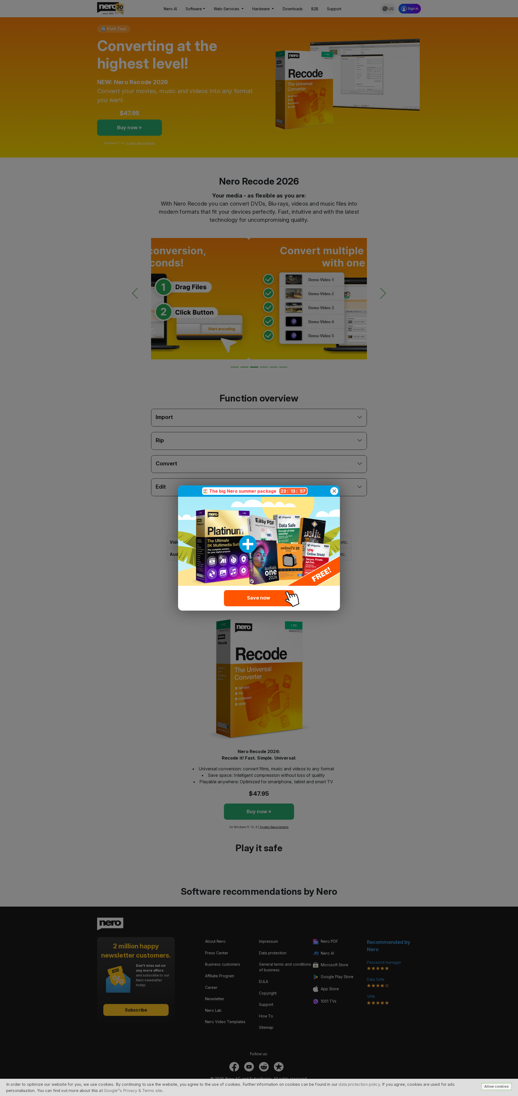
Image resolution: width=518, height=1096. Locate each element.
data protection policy (359, 1084)
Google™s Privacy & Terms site (133, 1090)
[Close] (334, 491)
